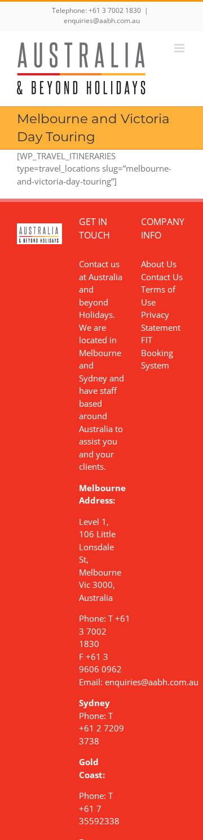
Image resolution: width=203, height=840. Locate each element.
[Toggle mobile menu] (180, 48)
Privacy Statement (160, 321)
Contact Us (162, 276)
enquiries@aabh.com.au (102, 20)
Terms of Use (158, 296)
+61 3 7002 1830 (115, 10)
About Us (158, 263)
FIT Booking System (157, 352)
